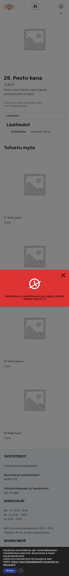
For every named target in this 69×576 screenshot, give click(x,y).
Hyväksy (10, 571)
